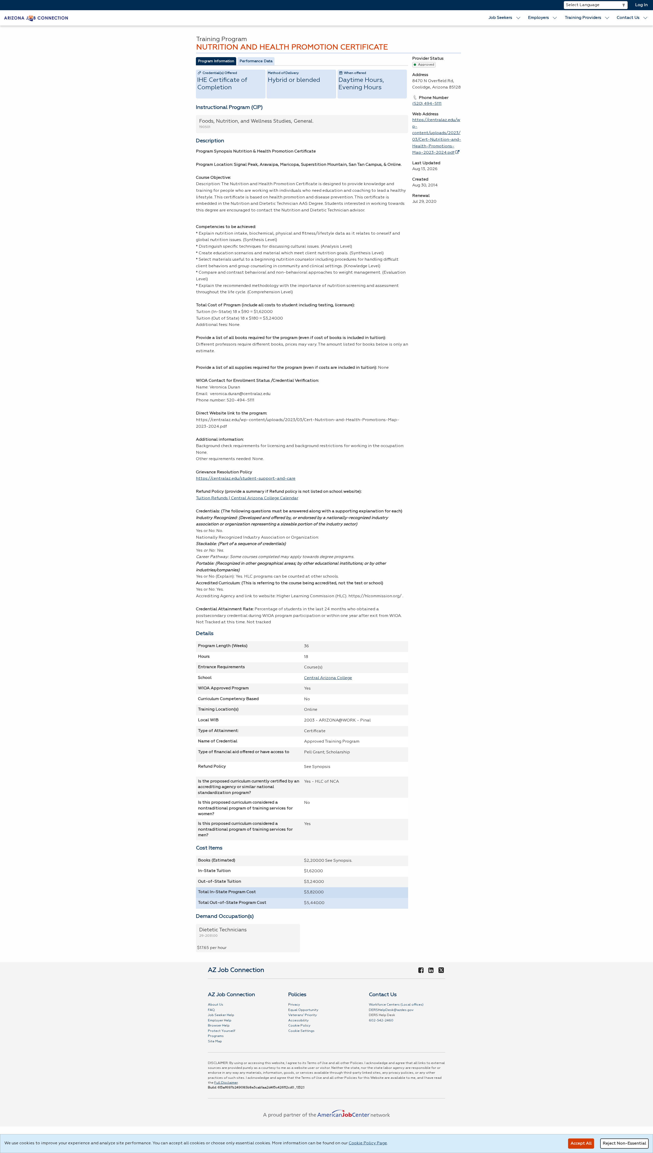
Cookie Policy (299, 1025)
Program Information (216, 61)
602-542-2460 (381, 1020)
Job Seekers (500, 18)
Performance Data (256, 61)
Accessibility (298, 1020)
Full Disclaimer (226, 1082)
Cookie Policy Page (368, 1143)
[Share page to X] (441, 971)
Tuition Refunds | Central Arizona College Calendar (247, 498)
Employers (538, 18)
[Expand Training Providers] (607, 18)
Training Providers (583, 18)
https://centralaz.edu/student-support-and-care (245, 479)
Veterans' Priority (302, 1015)
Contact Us (628, 18)
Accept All (581, 1144)
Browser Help (219, 1025)
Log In (641, 5)
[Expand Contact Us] (646, 18)
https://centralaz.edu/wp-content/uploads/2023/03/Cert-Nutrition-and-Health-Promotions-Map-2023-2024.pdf (436, 136)
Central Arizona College (328, 678)
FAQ (211, 1010)
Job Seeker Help (221, 1015)
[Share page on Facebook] (421, 971)
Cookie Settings (301, 1031)
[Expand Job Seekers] (518, 18)
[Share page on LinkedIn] (431, 971)
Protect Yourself (221, 1031)
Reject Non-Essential (624, 1144)
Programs (216, 1036)
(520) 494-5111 (427, 104)
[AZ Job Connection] (36, 18)
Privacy (294, 1004)
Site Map (215, 1041)
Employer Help (219, 1020)
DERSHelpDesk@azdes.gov (391, 1010)
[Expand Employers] (555, 18)
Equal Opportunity (303, 1010)
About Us (215, 1004)
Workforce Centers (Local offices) (396, 1004)
